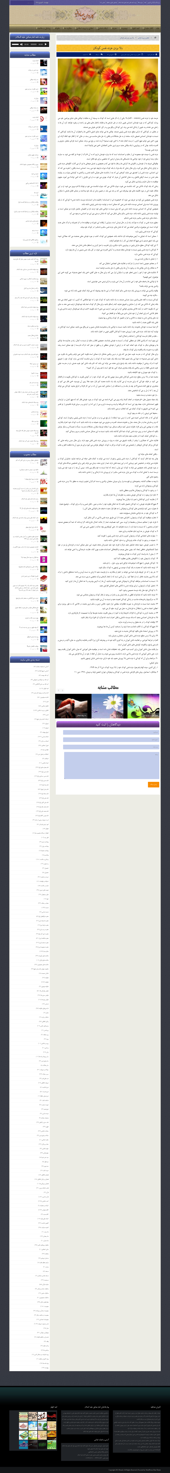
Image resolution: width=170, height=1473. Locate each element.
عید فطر (46, 1162)
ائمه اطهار (135, 28)
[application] (30, 44)
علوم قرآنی (45, 1153)
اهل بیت (46, 837)
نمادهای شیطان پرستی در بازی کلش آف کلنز (27, 460)
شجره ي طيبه (34, 174)
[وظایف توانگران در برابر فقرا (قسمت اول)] (43, 204)
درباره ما (141, 2)
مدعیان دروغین (44, 1258)
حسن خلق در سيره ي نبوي (31, 89)
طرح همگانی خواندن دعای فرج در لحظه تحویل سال (26, 608)
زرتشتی (46, 1048)
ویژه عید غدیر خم (34, 382)
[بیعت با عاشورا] (43, 375)
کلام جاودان (148, 28)
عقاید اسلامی (45, 1140)
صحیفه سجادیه (44, 1118)
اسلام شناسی (103, 28)
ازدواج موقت (45, 732)
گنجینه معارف (45, 1227)
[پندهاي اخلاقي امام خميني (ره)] (43, 242)
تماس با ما (102, 2)
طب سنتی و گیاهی (43, 1122)
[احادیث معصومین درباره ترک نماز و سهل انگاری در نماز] (43, 549)
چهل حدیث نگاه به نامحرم (31, 618)
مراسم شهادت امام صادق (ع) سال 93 (29, 508)
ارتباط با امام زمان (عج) (42, 719)
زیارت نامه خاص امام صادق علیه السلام (127, 2)
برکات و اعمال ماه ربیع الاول (31, 288)
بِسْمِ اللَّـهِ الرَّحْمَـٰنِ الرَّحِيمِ (154, 2)
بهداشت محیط (44, 850)
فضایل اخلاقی (45, 1175)
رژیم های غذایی (44, 1026)
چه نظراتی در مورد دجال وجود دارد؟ (29, 557)
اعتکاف (46, 758)
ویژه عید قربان (34, 412)
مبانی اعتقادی (45, 1249)
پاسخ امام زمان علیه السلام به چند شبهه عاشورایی (25, 354)
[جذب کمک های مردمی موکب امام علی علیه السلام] (43, 520)
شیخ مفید (46, 1109)
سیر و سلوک (45, 1074)
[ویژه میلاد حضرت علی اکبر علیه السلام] (43, 443)
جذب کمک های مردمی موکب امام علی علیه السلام (25, 518)
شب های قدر (45, 1078)
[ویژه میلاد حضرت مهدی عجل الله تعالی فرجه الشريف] (43, 433)
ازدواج (47, 723)
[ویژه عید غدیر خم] (43, 384)
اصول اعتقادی (45, 745)
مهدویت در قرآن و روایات (42, 1311)
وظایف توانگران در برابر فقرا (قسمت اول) (28, 202)
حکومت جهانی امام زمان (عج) (41, 969)
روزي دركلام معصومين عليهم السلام (29, 164)
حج (47, 899)
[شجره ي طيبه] (43, 176)
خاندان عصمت (44, 973)
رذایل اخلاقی (45, 1021)
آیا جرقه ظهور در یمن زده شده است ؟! (28, 627)
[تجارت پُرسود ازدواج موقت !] (43, 481)
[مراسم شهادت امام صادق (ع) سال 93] (43, 510)
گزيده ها (36, 192)
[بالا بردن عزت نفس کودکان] (108, 85)
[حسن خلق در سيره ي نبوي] (43, 91)
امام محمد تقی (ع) (43, 811)
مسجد (46, 1271)
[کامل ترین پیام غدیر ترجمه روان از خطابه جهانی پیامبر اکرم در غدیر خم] (43, 394)
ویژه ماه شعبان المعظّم (32, 637)
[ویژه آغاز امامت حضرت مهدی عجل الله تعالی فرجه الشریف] (43, 261)
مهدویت (124, 28)
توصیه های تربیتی (125, 55)
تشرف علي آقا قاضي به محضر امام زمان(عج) (27, 598)
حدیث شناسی (45, 912)
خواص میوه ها (45, 999)
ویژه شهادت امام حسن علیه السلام (29, 307)
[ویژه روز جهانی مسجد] (43, 328)
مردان (47, 1267)
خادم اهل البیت (150, 55)
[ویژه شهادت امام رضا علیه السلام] (43, 319)
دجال (47, 1013)
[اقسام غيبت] (143, 710)
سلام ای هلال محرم (33, 335)
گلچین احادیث (44, 1223)
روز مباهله (45, 1034)
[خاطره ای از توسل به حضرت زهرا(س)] (43, 472)
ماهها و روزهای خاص (43, 1245)
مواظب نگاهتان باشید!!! (32, 646)
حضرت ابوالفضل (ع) (43, 916)
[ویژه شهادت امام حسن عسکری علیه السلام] (43, 271)
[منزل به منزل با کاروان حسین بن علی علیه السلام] (43, 347)
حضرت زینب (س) (44, 929)
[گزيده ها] (43, 195)
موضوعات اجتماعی (43, 1319)
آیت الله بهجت (44, 675)
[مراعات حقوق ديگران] (43, 157)
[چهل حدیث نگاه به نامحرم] (43, 620)
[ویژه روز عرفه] (43, 423)
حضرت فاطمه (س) (43, 938)
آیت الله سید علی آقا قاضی (41, 684)
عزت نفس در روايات (116, 715)
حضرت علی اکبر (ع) (43, 934)
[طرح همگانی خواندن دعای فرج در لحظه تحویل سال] (43, 610)
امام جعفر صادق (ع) (43, 767)
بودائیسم (46, 855)
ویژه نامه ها (45, 1363)
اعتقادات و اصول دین (43, 754)
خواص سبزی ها (44, 995)
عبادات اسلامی (44, 1131)
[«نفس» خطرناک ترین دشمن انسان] (43, 578)
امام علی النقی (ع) (43, 802)
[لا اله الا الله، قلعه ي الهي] (43, 185)
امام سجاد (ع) (45, 793)
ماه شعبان (46, 1240)
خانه (145, 2)
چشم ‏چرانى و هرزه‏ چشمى (32, 221)
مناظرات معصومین (44, 1297)
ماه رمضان (45, 1236)
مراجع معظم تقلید (44, 1262)
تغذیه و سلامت (44, 885)
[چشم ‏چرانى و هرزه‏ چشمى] (43, 223)
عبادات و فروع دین (43, 1135)
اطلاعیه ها (45, 750)
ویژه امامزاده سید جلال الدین (41, 1354)
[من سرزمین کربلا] (43, 366)
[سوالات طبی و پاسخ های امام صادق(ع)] (43, 569)
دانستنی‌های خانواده (43, 1008)
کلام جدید (45, 1214)
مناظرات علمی (44, 1293)
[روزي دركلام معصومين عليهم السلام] (43, 166)
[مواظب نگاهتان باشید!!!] (43, 648)
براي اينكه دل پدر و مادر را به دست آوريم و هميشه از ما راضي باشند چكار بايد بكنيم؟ (25, 489)
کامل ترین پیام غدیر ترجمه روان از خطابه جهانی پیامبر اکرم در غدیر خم (26, 393)
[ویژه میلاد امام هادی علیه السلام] (43, 404)
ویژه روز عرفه (35, 421)
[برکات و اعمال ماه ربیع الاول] (43, 290)
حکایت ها (68, 28)
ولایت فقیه (45, 1346)
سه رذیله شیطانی (81, 715)
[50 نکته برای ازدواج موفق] (43, 529)
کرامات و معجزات (44, 1205)
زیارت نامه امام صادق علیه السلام (30, 499)
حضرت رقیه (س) (44, 925)
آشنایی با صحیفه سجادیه (42, 666)
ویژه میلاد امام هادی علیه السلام (30, 402)
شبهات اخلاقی (44, 1083)
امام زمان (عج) (44, 789)
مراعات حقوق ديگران (33, 155)
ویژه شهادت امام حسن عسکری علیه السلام (27, 269)
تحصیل (46, 868)
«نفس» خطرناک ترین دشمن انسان (29, 576)
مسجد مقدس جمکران (43, 1275)
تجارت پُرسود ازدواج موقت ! (31, 479)
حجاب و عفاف (44, 903)
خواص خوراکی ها (44, 991)
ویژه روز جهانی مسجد (32, 326)
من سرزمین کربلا (34, 364)
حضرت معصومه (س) (43, 947)
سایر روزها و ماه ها (43, 1056)
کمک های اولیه (44, 1219)
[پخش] (45, 44)
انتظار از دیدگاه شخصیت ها (41, 833)
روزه (47, 1039)
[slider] (15, 44)
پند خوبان (46, 864)
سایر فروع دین (44, 1061)
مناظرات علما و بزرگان (42, 1289)
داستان (46, 1004)
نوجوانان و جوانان (44, 1332)
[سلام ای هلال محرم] (43, 337)
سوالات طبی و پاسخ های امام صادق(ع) (28, 567)
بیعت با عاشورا (34, 373)
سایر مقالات (45, 1065)
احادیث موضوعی (44, 697)
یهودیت (46, 1368)
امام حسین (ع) (44, 780)
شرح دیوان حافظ (44, 1096)
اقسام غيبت (154, 715)
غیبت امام (46, 1170)
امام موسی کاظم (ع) (43, 815)
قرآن (47, 1192)
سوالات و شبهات (44, 1070)
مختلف (46, 1254)
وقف (47, 1341)
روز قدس (46, 1030)
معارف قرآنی (45, 1284)
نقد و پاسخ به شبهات (43, 1324)
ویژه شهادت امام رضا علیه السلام (30, 316)
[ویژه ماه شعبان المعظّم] (43, 639)
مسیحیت (46, 1280)
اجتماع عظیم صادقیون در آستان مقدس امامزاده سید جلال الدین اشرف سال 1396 (25, 537)
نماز (47, 1328)
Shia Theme (157, 1470)
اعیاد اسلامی (45, 763)
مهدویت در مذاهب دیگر (42, 1315)
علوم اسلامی (45, 1148)
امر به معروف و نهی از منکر (41, 820)
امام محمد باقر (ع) (43, 807)
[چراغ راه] (43, 100)
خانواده (57, 28)
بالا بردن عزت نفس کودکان (108, 48)
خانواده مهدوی (44, 986)
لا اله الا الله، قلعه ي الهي (32, 183)
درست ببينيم (35, 230)
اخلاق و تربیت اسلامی (84, 28)
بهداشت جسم (45, 842)
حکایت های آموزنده (43, 956)
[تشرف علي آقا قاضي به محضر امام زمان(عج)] (43, 600)
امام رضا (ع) (45, 785)
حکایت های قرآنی (44, 960)
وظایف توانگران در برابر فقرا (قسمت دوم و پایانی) (26, 211)
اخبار (47, 701)
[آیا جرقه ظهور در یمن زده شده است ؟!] (43, 629)
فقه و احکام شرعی (43, 1188)
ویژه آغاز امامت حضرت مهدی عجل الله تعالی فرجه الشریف (25, 260)
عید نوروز (46, 1166)
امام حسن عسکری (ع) (42, 776)
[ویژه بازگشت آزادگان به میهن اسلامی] (43, 281)
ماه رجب (46, 1232)
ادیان (47, 715)
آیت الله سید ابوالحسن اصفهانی (40, 680)
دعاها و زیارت (45, 1017)
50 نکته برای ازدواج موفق (32, 527)
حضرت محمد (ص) (43, 942)
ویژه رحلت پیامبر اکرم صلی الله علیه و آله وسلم (26, 298)
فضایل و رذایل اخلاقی (43, 1179)
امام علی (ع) (45, 798)
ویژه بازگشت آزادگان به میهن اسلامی (29, 279)
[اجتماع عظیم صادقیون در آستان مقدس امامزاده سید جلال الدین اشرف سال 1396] (43, 539)
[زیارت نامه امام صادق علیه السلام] (43, 501)
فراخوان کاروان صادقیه (112, 2)
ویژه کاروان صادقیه (43, 1359)
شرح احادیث (45, 1087)
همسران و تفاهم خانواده (42, 1337)
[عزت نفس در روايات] (107, 710)
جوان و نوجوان (45, 894)
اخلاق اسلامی (45, 706)
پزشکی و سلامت (43, 28)
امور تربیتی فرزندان (43, 824)
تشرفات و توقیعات (44, 881)
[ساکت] (21, 44)
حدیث (114, 28)
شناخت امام (45, 1100)
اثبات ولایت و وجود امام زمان (41, 693)
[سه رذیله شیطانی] (71, 710)
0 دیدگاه (98, 55)
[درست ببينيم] (43, 232)
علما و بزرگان (45, 1144)
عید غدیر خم (45, 1157)
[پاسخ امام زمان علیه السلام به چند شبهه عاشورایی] (43, 356)
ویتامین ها (45, 1350)
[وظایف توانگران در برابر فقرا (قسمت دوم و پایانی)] (43, 213)
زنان (47, 1052)
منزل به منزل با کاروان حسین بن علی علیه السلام (26, 345)
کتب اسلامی (45, 1201)
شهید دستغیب (45, 1105)
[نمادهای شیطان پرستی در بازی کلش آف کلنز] (43, 462)
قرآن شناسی (45, 1197)
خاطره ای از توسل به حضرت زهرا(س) (29, 469)
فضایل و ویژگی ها (44, 1183)
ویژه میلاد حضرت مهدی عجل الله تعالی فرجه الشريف (27, 431)
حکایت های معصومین (43, 964)
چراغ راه (36, 98)
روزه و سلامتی (44, 1043)
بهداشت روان (45, 846)
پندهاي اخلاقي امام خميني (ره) (30, 240)
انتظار (47, 829)
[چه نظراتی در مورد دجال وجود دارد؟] (43, 559)
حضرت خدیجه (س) (43, 921)
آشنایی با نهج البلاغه (43, 671)
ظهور (47, 1126)
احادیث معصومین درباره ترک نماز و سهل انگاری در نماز (25, 548)
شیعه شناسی (45, 1113)
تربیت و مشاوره (44, 877)
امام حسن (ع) (45, 772)
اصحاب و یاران (44, 741)
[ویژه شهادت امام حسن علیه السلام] (43, 309)
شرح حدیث (45, 1091)
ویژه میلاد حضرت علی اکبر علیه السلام (28, 441)
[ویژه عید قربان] (43, 414)
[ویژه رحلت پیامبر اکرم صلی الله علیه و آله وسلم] (43, 300)
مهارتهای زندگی (44, 1302)
